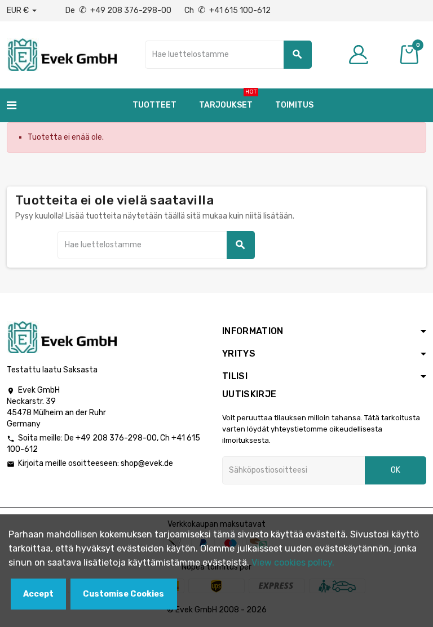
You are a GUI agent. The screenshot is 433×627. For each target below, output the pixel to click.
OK (395, 470)
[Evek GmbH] (62, 54)
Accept (38, 594)
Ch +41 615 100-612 (227, 10)
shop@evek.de (147, 463)
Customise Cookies (123, 594)
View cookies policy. (292, 562)
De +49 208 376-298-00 (119, 10)
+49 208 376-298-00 (116, 438)
